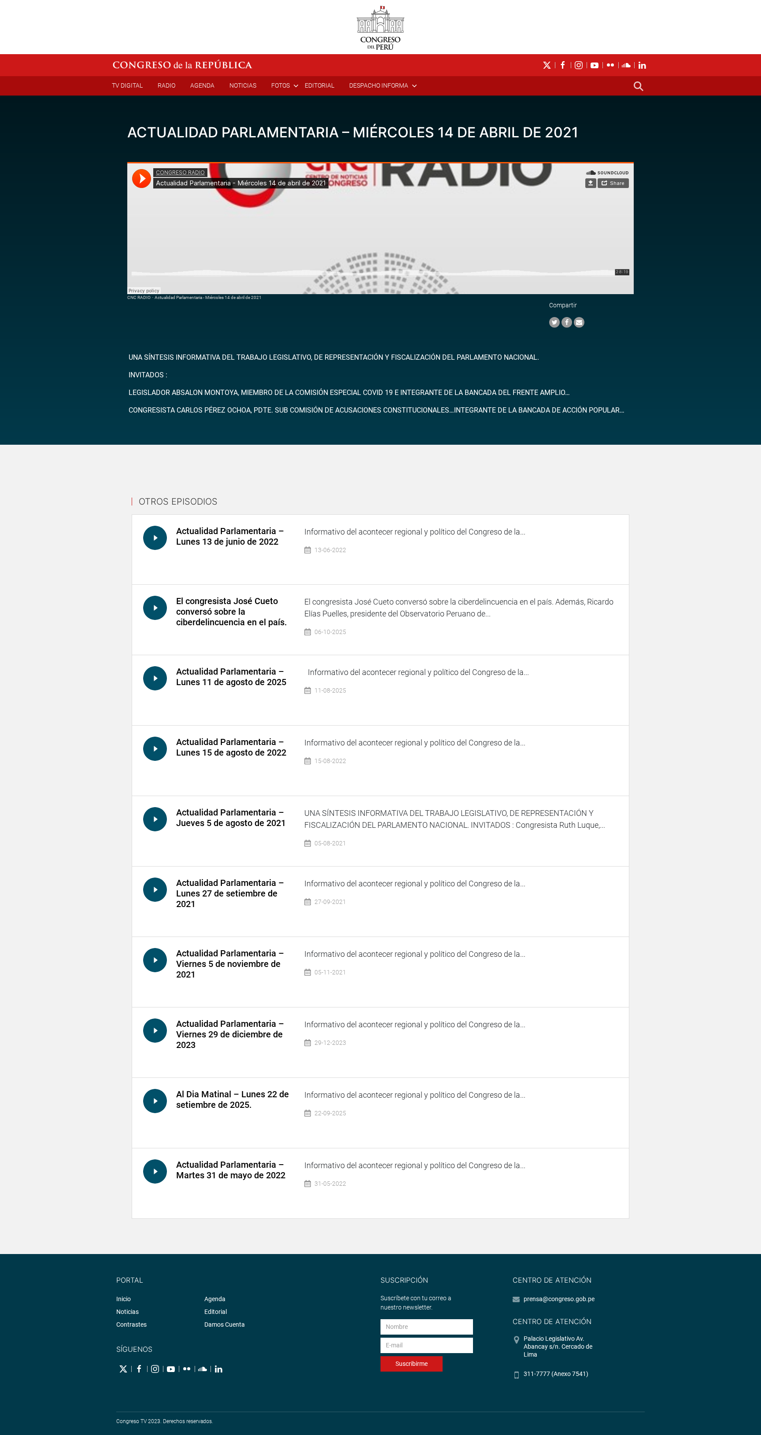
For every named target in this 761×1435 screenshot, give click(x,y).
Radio (166, 85)
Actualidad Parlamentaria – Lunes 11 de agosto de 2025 (231, 676)
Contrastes (131, 1324)
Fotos (280, 85)
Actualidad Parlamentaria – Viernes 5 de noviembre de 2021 (230, 964)
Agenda (202, 85)
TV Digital (127, 85)
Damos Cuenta (224, 1324)
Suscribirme (411, 1363)
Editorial (319, 85)
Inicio (123, 1298)
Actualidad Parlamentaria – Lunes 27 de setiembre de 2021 (230, 893)
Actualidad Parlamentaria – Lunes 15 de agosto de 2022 (231, 747)
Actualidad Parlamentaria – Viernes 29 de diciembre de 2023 (230, 1034)
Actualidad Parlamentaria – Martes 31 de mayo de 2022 (230, 1169)
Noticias (242, 85)
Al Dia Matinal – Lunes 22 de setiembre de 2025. (232, 1099)
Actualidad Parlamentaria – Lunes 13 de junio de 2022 (230, 536)
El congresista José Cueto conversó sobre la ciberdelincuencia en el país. (231, 611)
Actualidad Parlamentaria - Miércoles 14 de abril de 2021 (208, 297)
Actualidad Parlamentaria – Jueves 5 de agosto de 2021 (231, 817)
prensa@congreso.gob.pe (559, 1298)
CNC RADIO (139, 297)
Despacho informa (378, 85)
